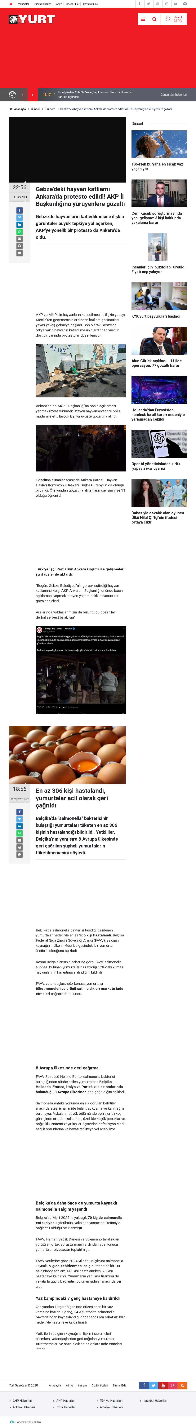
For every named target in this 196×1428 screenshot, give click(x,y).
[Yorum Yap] (19, 253)
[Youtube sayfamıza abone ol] (163, 1385)
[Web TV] (176, 4)
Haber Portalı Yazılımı (28, 1422)
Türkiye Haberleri (111, 1401)
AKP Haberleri (65, 1401)
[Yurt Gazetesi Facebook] (139, 4)
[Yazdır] (19, 246)
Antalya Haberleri (111, 1407)
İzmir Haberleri (66, 1407)
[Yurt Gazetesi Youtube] (158, 4)
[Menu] (143, 19)
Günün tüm (174, 94)
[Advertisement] (98, 59)
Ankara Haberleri (24, 1407)
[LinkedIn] (19, 225)
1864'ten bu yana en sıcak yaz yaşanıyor (84, 94)
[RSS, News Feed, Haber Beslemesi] (182, 1385)
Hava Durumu (90, 3)
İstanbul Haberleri (155, 1401)
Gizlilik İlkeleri (100, 1385)
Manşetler (23, 3)
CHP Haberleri (22, 1401)
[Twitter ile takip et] (153, 1385)
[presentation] (23, 94)
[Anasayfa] (11, 3)
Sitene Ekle (72, 3)
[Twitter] (19, 217)
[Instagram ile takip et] (172, 1385)
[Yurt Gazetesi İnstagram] (167, 4)
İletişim (82, 1385)
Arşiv (59, 3)
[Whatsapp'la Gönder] (19, 232)
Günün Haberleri (42, 3)
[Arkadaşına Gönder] (19, 239)
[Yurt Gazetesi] (32, 19)
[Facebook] (19, 210)
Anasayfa (55, 1385)
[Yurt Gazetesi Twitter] (148, 4)
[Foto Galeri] (185, 4)
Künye (69, 1385)
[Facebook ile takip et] (144, 1385)
